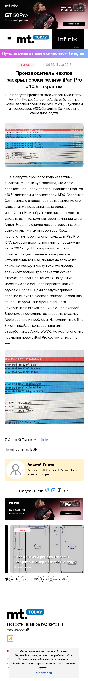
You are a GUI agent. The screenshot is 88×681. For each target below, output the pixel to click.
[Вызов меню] (9, 39)
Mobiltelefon (43, 440)
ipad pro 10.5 (31, 579)
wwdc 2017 (60, 579)
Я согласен (44, 673)
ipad (46, 579)
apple (14, 579)
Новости (26, 65)
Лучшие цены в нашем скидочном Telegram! (44, 53)
